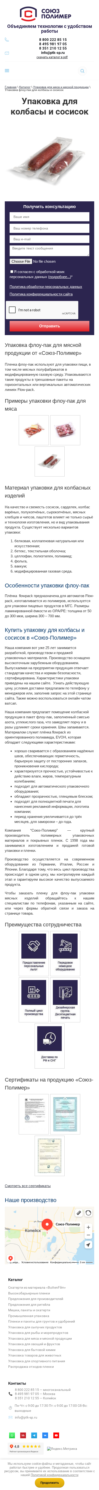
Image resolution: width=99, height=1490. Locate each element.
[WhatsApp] (12, 1435)
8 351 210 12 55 (53, 48)
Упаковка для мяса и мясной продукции (61, 87)
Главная (11, 87)
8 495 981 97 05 (53, 44)
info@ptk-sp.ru (53, 53)
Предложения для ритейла (29, 1304)
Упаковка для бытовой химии (32, 1350)
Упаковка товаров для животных (34, 1355)
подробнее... (59, 277)
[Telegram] (34, 1435)
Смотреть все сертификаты (28, 1186)
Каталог (25, 87)
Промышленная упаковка (28, 1316)
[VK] (45, 1435)
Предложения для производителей (35, 1299)
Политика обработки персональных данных (46, 287)
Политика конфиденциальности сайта (41, 294)
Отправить (49, 326)
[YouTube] (56, 1435)
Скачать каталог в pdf (52, 57)
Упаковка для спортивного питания (36, 1361)
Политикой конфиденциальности (54, 1475)
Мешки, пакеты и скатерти (29, 1310)
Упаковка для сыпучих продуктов (35, 1327)
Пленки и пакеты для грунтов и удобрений (41, 1321)
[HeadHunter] (23, 1435)
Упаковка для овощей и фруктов (34, 1344)
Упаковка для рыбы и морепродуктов (38, 1333)
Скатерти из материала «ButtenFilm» (37, 1287)
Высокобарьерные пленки (29, 1293)
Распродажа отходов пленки (31, 1367)
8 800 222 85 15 (53, 40)
